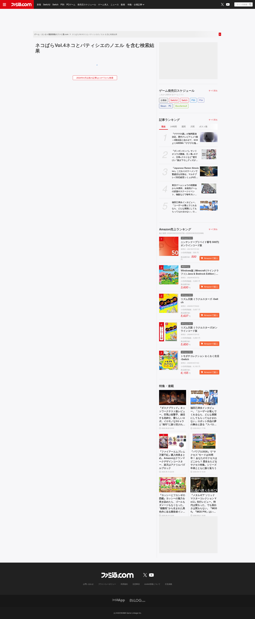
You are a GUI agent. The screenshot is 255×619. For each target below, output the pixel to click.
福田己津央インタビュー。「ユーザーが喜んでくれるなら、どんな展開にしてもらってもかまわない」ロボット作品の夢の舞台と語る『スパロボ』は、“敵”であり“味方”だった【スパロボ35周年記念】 (185, 207)
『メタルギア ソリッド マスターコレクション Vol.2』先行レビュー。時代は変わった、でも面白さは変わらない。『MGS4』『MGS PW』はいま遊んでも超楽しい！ (204, 503)
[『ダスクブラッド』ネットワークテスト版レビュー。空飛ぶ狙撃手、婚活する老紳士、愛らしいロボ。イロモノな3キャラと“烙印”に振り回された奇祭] (172, 397)
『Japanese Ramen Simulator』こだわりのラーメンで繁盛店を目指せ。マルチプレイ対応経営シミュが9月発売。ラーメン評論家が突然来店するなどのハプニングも (185, 172)
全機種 (163, 100)
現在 (163, 126)
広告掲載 (168, 584)
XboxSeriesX (181, 105)
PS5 (62, 4)
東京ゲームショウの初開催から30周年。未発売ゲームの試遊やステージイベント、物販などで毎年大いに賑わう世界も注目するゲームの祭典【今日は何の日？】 (184, 190)
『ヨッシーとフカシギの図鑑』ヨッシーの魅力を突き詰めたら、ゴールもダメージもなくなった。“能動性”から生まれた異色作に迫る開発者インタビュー (172, 503)
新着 (39, 4)
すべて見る (213, 90)
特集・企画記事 (135, 4)
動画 (123, 4)
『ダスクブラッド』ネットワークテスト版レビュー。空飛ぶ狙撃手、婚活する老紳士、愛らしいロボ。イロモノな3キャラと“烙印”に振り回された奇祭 (172, 416)
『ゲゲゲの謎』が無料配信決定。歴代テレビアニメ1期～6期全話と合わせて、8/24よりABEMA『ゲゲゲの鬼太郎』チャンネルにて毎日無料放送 (185, 138)
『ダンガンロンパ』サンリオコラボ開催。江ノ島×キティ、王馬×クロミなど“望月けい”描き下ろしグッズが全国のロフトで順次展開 (185, 155)
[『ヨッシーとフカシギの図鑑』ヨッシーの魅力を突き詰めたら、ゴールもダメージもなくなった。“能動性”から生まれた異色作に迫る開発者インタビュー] (172, 484)
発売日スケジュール (86, 4)
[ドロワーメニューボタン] (4, 4)
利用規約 (124, 584)
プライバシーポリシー (107, 584)
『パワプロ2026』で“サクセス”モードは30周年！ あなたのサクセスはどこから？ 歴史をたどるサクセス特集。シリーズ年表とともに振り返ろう (204, 460)
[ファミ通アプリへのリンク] (118, 600)
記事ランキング (169, 119)
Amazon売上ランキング (175, 229)
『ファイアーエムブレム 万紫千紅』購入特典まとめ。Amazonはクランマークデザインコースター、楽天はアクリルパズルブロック (172, 460)
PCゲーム (70, 4)
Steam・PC (165, 105)
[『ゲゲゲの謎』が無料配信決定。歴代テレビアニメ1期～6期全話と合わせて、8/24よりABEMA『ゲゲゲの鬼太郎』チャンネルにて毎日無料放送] (209, 137)
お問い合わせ (88, 584)
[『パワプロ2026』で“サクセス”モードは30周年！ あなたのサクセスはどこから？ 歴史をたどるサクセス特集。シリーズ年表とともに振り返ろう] (204, 441)
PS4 (201, 100)
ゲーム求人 (103, 4)
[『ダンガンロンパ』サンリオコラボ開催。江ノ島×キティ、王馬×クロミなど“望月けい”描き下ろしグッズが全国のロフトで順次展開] (209, 154)
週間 (184, 126)
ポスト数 (203, 126)
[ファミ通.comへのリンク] (21, 4)
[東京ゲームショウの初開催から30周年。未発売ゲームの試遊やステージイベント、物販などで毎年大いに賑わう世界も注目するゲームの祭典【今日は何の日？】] (209, 188)
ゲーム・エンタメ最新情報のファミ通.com (51, 34)
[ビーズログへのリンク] (137, 600)
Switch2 (46, 4)
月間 (192, 126)
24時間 (173, 126)
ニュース (115, 4)
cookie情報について (152, 584)
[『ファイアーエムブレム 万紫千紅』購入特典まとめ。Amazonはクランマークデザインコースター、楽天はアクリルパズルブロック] (172, 441)
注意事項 (136, 584)
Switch (55, 4)
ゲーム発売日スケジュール (176, 90)
